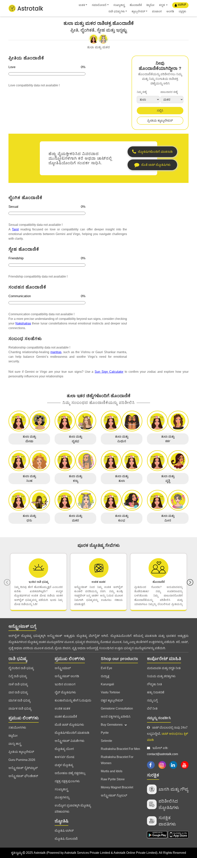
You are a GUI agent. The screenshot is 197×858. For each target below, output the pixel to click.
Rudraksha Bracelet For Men (120, 748)
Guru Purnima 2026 (21, 759)
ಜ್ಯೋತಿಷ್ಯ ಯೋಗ (64, 748)
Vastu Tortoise (110, 692)
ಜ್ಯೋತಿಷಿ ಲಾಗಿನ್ (64, 830)
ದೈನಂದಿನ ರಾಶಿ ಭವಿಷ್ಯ (21, 668)
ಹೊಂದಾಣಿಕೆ (136, 5)
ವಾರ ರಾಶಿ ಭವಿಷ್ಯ (18, 692)
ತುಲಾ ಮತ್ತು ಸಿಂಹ (29, 478)
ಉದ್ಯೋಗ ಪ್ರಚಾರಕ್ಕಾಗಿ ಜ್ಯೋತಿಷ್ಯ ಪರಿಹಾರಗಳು (73, 808)
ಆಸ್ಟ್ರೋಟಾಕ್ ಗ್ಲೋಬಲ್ (114, 795)
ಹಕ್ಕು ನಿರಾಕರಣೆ (155, 692)
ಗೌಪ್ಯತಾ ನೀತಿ (154, 684)
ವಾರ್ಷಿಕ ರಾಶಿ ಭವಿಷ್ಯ (19, 708)
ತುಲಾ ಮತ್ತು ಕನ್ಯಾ (75, 478)
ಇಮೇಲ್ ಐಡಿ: (162, 751)
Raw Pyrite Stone (113, 779)
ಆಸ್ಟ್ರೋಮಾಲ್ (63, 668)
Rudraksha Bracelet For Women (117, 760)
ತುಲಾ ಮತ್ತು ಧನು (29, 518)
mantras (55, 352)
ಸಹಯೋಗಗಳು (17, 727)
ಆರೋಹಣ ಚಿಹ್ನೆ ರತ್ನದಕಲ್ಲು (70, 773)
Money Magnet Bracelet (117, 787)
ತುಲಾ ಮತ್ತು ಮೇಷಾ (29, 439)
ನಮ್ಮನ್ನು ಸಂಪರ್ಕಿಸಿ (159, 718)
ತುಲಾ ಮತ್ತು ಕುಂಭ (121, 518)
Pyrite (105, 732)
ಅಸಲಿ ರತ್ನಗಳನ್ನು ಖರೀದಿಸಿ (115, 716)
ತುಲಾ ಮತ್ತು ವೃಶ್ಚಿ (167, 478)
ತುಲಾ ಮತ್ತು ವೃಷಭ (75, 439)
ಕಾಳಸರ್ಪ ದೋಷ (64, 757)
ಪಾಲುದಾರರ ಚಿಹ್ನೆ (169, 91)
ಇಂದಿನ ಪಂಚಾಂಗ (65, 684)
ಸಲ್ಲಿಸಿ (160, 110)
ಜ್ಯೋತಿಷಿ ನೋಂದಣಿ (66, 838)
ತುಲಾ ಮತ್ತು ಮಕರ (75, 518)
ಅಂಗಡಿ (170, 11)
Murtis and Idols (111, 771)
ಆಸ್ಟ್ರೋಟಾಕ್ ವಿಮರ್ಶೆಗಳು (69, 740)
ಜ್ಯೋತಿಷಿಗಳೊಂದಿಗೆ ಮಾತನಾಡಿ (72, 732)
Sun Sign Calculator (109, 371)
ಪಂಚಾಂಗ (157, 11)
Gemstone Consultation (117, 708)
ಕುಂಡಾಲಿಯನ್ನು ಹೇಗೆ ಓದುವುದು (73, 700)
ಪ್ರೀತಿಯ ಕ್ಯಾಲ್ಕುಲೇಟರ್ (160, 120)
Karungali (107, 684)
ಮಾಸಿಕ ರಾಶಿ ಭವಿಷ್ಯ (19, 700)
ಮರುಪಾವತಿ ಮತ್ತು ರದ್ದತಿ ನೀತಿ (164, 668)
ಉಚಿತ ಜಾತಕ (62, 708)
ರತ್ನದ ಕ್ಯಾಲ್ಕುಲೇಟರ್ (112, 700)
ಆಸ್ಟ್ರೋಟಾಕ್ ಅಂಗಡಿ (67, 676)
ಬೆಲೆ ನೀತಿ (152, 708)
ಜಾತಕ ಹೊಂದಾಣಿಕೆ (66, 716)
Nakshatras (23, 323)
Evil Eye (106, 668)
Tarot (15, 229)
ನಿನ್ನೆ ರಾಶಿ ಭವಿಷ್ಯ (17, 676)
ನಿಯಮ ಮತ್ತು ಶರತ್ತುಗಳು (161, 676)
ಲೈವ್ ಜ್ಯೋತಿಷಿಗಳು (65, 692)
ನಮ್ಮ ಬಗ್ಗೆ (152, 700)
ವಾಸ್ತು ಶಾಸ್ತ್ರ (15, 743)
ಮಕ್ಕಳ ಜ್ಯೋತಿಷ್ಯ (64, 765)
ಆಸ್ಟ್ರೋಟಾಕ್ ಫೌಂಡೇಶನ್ (23, 776)
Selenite (106, 740)
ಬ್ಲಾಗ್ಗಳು (182, 11)
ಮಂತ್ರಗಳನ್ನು (62, 797)
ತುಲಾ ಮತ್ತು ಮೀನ (167, 518)
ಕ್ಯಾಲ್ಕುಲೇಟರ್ (138, 11)
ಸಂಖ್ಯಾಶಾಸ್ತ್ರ (119, 5)
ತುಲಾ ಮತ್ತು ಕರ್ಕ (167, 439)
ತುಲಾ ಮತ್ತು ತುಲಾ (121, 478)
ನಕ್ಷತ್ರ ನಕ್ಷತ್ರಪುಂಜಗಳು (67, 781)
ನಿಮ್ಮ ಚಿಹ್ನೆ (142, 91)
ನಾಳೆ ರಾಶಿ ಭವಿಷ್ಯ (18, 684)
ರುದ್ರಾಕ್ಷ (105, 676)
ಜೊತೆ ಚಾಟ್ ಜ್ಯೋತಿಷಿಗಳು (69, 724)
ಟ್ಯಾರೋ (150, 5)
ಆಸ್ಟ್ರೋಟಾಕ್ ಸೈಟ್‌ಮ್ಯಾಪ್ (23, 768)
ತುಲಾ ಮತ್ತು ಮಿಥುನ (121, 439)
